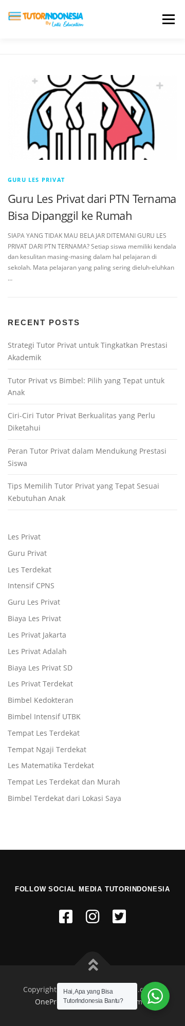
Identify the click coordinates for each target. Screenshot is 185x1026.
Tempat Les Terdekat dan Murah (64, 782)
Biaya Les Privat (34, 618)
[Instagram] (92, 916)
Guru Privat (27, 553)
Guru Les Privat (36, 179)
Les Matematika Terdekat (51, 765)
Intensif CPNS (31, 585)
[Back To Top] (93, 965)
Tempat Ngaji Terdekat (47, 749)
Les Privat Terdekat (40, 683)
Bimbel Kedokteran (40, 700)
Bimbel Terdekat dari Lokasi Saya (64, 798)
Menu (167, 19)
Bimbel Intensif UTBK (44, 716)
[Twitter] (119, 916)
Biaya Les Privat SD (40, 668)
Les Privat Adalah (37, 651)
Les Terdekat (29, 569)
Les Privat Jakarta (37, 635)
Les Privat (24, 537)
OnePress (51, 1001)
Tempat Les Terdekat (44, 733)
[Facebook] (65, 916)
